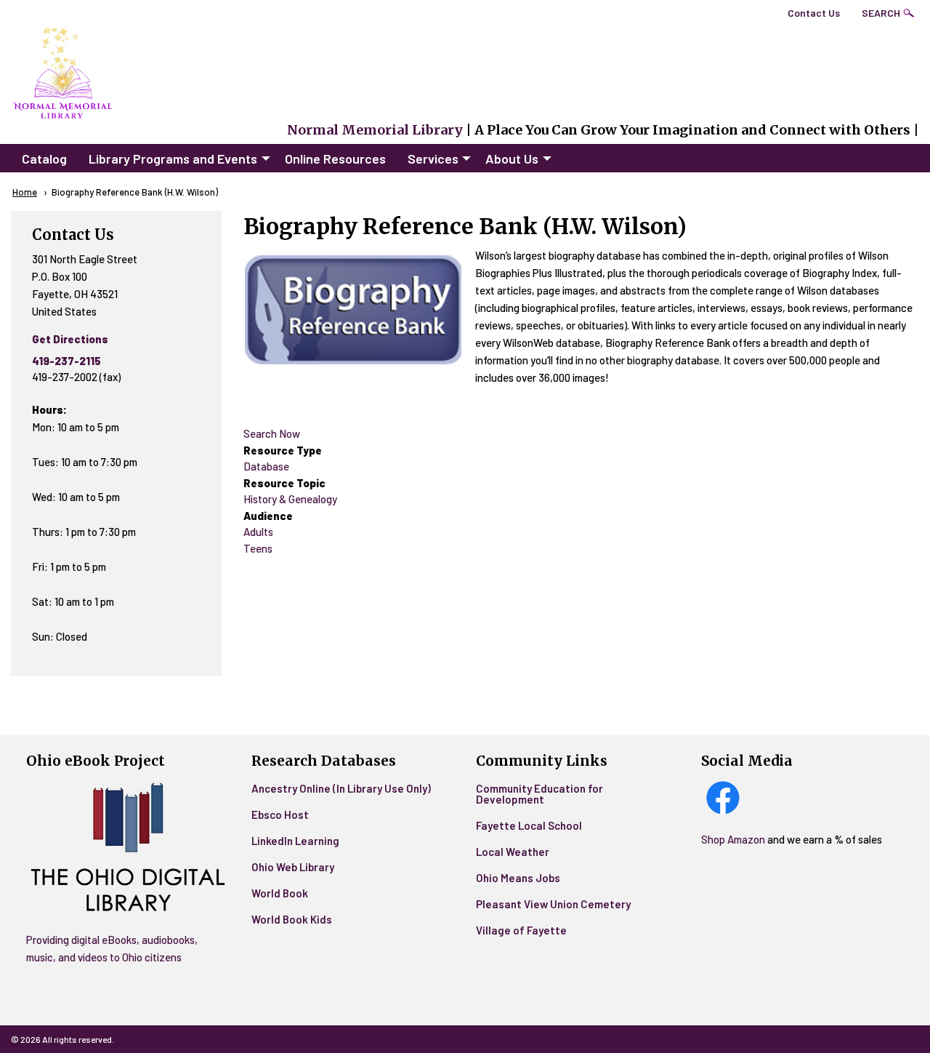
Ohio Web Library (292, 866)
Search (881, 13)
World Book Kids (291, 919)
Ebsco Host (280, 814)
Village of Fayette (521, 930)
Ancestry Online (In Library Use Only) (341, 788)
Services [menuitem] (433, 159)
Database (266, 466)
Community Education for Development (539, 794)
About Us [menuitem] (511, 159)
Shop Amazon (734, 839)
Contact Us (814, 13)
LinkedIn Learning (295, 840)
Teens (257, 548)
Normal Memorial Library (375, 129)
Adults (258, 531)
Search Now (271, 433)
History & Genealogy (290, 498)
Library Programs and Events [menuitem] (173, 159)
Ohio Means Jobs (518, 877)
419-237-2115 (66, 360)
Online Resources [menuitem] (335, 159)
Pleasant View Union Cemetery (553, 903)
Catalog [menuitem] (44, 159)
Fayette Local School (529, 825)
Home (24, 192)
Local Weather (512, 851)
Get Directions (70, 338)
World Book (279, 893)
